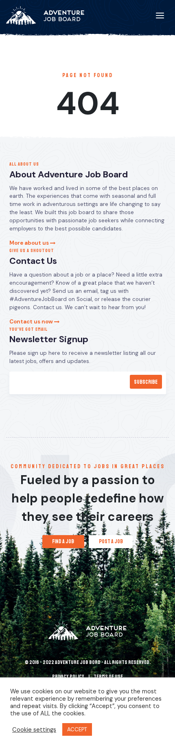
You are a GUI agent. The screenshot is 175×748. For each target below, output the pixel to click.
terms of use (108, 676)
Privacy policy (68, 676)
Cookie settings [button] (34, 729)
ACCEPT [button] (77, 729)
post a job (111, 541)
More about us (29, 242)
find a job (63, 541)
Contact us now (31, 321)
